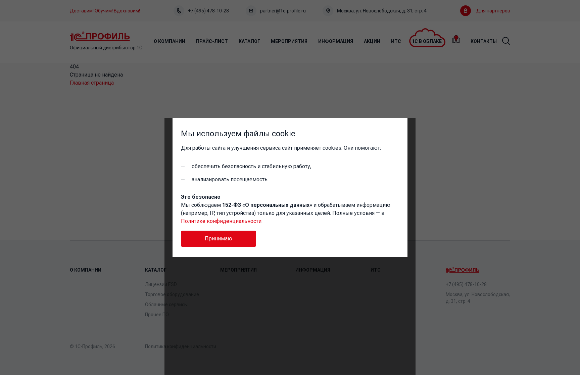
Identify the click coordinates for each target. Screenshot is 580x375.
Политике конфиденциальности (221, 221)
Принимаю (218, 238)
